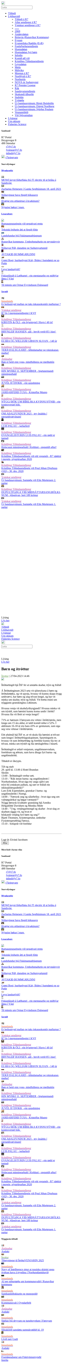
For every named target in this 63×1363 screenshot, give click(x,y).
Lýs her (5, 620)
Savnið (4, 291)
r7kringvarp (12, 157)
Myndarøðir (7, 170)
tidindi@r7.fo (13, 153)
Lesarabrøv (7, 214)
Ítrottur (5, 676)
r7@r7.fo (11, 146)
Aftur (5, 843)
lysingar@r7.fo (14, 150)
